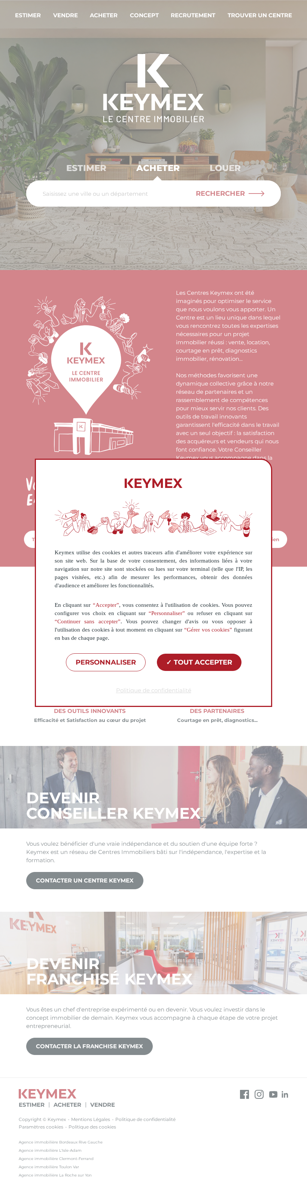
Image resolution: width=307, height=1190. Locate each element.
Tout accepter (202, 662)
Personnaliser (106, 662)
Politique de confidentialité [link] (153, 690)
